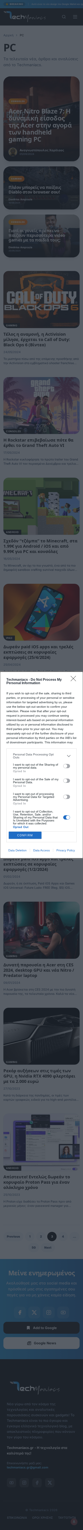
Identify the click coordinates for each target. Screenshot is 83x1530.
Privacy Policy (65, 850)
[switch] (66, 766)
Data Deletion (17, 850)
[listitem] (41, 756)
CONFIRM (25, 835)
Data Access (41, 850)
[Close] (75, 680)
